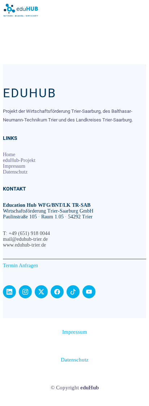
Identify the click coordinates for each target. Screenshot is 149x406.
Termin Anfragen (20, 265)
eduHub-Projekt (19, 160)
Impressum (14, 166)
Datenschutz (15, 172)
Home (9, 154)
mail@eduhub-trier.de (25, 239)
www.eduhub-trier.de (24, 245)
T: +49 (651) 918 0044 (26, 233)
